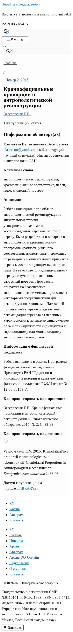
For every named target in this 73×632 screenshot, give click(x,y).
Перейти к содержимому (21, 4)
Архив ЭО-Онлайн (24, 557)
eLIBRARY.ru (27, 488)
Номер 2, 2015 (17, 80)
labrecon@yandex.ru (20, 150)
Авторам (16, 515)
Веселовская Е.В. (17, 114)
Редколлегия (19, 563)
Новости (16, 541)
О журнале (17, 568)
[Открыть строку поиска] (10, 51)
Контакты (17, 520)
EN (4, 46)
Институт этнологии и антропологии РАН (36, 14)
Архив (14, 509)
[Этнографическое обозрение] (6, 33)
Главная (10, 63)
